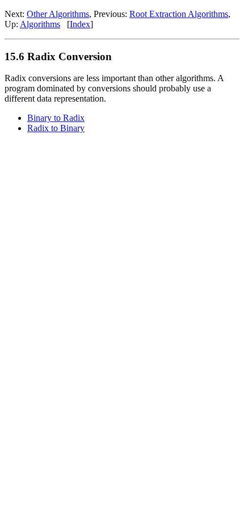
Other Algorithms (58, 14)
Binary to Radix (56, 118)
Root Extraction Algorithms (178, 14)
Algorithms (40, 24)
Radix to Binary (56, 128)
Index (80, 24)
